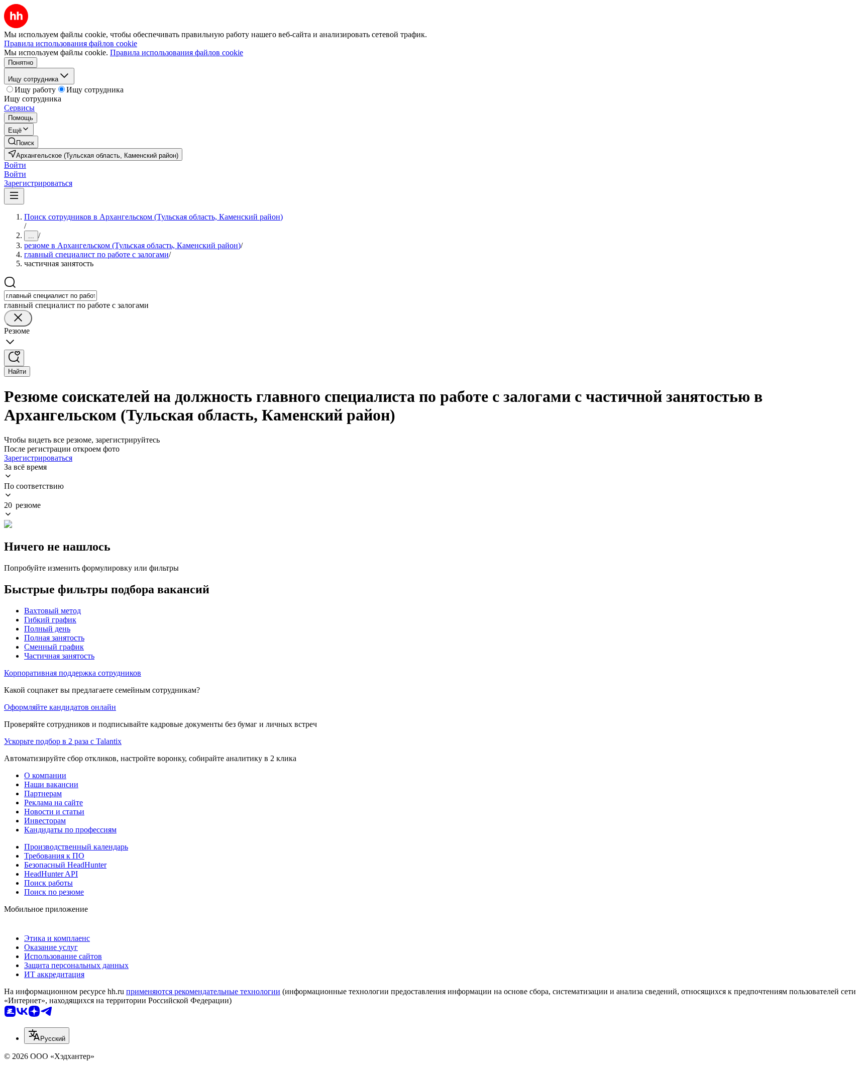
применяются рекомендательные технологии (203, 991)
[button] (15, 165)
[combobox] (50, 295)
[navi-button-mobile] (14, 196)
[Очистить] (18, 318)
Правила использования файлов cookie (176, 52)
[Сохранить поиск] (14, 358)
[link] (21, 142)
